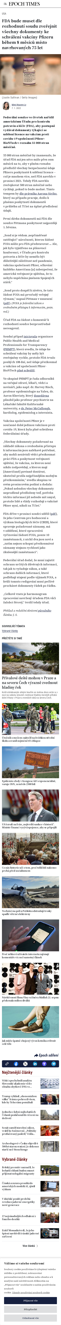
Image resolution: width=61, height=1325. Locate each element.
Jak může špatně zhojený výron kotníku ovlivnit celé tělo (29, 1042)
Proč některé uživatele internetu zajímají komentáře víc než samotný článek (25, 956)
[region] (30, 1291)
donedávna (41, 396)
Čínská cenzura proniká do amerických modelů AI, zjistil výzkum (18, 1186)
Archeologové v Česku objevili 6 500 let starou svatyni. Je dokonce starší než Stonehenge (20, 1146)
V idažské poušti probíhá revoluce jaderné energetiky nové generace (18, 1202)
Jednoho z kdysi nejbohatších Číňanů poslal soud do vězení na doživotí (20, 1115)
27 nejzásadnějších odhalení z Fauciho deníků (19, 1218)
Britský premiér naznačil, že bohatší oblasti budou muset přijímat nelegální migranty (18, 1170)
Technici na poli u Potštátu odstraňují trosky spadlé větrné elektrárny (27, 912)
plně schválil (25, 370)
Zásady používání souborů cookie (31, 1292)
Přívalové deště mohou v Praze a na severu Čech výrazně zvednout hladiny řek (30, 683)
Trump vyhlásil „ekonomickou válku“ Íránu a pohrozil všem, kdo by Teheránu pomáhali (19, 1099)
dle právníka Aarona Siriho (38, 194)
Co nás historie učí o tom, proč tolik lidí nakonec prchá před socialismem (29, 869)
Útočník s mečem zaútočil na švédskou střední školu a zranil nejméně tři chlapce (28, 739)
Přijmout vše (30, 1300)
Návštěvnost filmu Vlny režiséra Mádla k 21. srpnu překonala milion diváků (30, 999)
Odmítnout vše (30, 1318)
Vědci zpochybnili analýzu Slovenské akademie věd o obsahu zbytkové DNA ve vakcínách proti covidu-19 (17, 1083)
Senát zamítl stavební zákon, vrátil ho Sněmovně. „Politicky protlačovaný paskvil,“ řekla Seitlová (19, 1131)
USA (4, 13)
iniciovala (30, 336)
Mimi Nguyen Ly (19, 104)
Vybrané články (10, 630)
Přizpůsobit (30, 1309)
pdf (6, 303)
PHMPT (9, 349)
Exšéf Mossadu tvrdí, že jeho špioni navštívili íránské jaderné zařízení (20, 1233)
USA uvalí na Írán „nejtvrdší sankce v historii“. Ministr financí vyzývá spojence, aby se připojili (29, 826)
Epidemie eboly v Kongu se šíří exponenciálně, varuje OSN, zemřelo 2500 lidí (29, 783)
